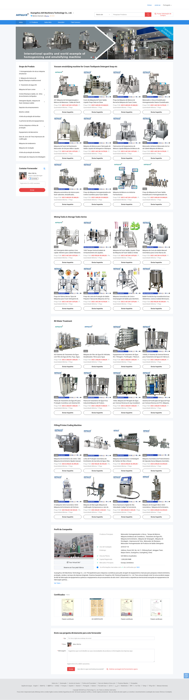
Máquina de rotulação (26, 148)
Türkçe (144, 686)
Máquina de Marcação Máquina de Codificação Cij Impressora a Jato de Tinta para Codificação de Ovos (95, 507)
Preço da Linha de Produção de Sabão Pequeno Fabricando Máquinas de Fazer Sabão (97, 298)
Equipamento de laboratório (28, 132)
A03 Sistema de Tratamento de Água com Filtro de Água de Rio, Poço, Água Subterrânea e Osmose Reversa (67, 356)
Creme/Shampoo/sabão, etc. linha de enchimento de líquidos (30, 95)
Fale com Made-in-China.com (106, 683)
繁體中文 (50, 686)
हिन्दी (131, 686)
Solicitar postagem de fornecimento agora (122, 669)
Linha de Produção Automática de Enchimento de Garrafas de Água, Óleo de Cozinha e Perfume (96, 461)
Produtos (35, 22)
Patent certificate (68, 619)
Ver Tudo (57, 583)
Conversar (34, 178)
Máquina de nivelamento (27, 143)
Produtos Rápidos (123, 683)
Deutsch (78, 686)
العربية (117, 686)
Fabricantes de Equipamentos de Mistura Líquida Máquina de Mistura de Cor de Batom (126, 148)
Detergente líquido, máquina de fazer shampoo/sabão (29, 102)
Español (71, 686)
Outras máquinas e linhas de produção (28, 126)
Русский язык (102, 686)
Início (21, 22)
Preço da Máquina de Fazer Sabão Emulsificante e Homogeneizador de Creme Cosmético (155, 194)
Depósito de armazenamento (29, 107)
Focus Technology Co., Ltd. (91, 690)
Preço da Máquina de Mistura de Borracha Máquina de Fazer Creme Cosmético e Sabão (124, 102)
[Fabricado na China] (30, 4)
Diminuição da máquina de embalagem (32, 157)
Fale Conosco (75, 22)
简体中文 (42, 686)
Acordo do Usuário (74, 683)
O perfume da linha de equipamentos (31, 121)
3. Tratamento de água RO (28, 85)
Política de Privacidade (89, 683)
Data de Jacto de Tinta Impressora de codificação (31, 138)
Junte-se (157, 5)
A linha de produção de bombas (29, 116)
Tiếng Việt (152, 686)
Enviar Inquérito (67, 112)
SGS (138, 567)
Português (86, 686)
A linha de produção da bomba (29, 152)
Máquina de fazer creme (27, 89)
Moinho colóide (24, 112)
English (35, 686)
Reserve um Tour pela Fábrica (74, 567)
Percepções (134, 683)
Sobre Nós (47, 22)
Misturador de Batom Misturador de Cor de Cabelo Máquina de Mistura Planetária (156, 148)
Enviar (71, 669)
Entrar (149, 5)
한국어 (111, 686)
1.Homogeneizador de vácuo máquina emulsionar (32, 72)
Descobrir (61, 22)
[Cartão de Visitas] (44, 168)
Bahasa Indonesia (162, 686)
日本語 (57, 686)
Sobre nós (55, 683)
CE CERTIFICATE (97, 619)
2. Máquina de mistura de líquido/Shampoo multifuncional (30, 79)
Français (63, 686)
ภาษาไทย (137, 686)
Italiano (93, 686)
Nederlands (124, 686)
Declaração (63, 683)
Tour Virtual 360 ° (75, 562)
